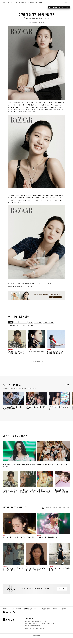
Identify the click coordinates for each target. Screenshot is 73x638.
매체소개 (5, 609)
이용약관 (36, 609)
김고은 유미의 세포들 (48, 322)
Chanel (23, 325)
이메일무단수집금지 (45, 609)
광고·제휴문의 (56, 609)
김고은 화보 (30, 325)
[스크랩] (65, 2)
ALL (43, 507)
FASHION (48, 507)
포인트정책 (18, 609)
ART (60, 507)
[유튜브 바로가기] (7, 612)
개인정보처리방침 (28, 609)
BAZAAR (35, 22)
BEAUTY (55, 507)
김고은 (10, 322)
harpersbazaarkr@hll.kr (34, 625)
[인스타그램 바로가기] (4, 612)
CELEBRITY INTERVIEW (20, 2)
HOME (4, 2)
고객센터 (11, 609)
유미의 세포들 (38, 322)
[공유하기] (69, 2)
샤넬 (16, 322)
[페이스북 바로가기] (11, 612)
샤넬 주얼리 (23, 322)
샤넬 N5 (30, 322)
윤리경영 (64, 609)
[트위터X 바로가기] (14, 612)
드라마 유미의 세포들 (13, 325)
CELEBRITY (10, 2)
